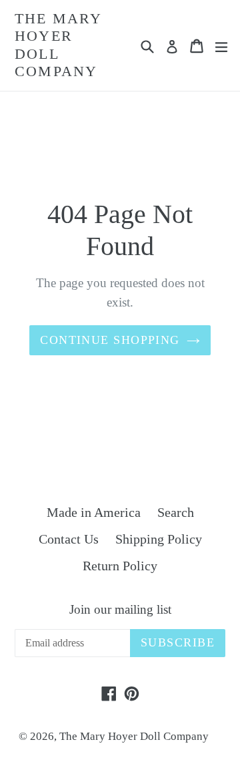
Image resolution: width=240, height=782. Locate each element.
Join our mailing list (120, 609)
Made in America (94, 512)
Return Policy (120, 565)
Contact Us (69, 539)
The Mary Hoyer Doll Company (58, 44)
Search (175, 512)
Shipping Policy (158, 539)
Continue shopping (109, 340)
